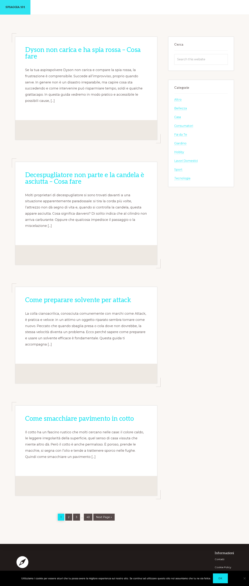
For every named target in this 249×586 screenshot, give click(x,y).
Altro (178, 99)
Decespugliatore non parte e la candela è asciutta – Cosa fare (84, 178)
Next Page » (104, 516)
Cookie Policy (223, 567)
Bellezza (180, 108)
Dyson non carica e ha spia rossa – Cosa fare (83, 53)
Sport (178, 169)
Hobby (179, 152)
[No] (244, 578)
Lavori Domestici (186, 161)
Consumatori (183, 126)
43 (89, 516)
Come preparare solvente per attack (78, 300)
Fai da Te (180, 134)
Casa (177, 117)
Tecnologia (182, 178)
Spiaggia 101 (15, 7)
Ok (220, 578)
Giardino (180, 143)
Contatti (219, 559)
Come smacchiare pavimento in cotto (79, 419)
